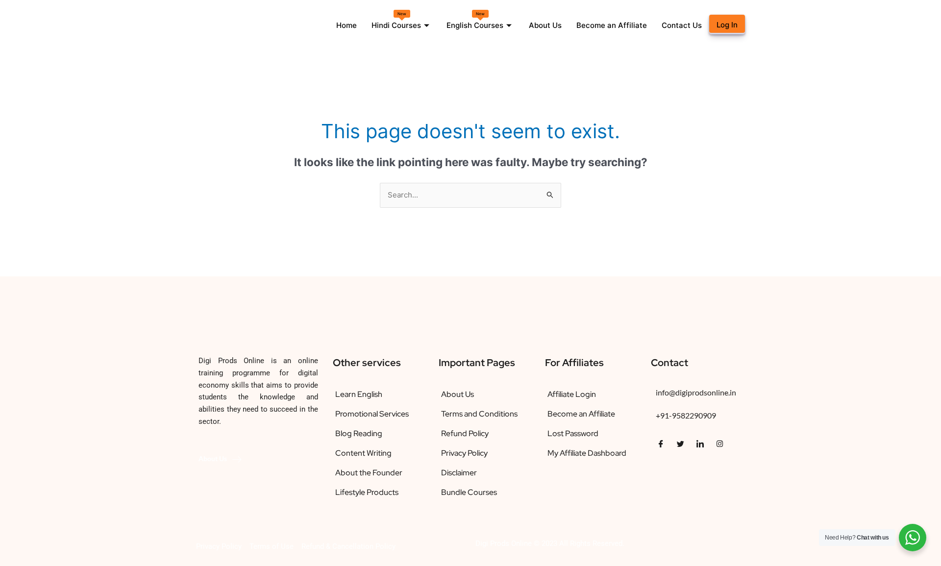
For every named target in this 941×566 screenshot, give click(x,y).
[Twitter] (680, 443)
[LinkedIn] (700, 443)
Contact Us (682, 25)
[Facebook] (660, 443)
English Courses (474, 20)
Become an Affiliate (611, 25)
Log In (727, 24)
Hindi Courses (396, 20)
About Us (545, 25)
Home (346, 25)
